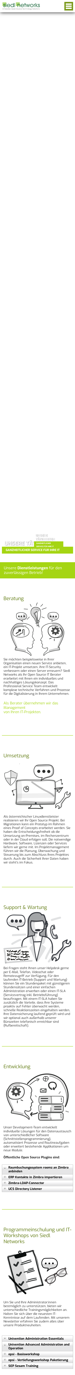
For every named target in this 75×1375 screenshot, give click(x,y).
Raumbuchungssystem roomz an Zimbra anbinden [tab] (38, 1169)
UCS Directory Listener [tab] (25, 1189)
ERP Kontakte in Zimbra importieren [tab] (35, 1177)
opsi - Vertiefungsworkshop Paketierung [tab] (38, 1360)
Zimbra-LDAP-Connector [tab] (26, 1183)
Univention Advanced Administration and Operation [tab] (39, 1346)
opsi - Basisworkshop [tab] (24, 1354)
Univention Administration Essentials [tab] (36, 1339)
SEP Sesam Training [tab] (23, 1366)
